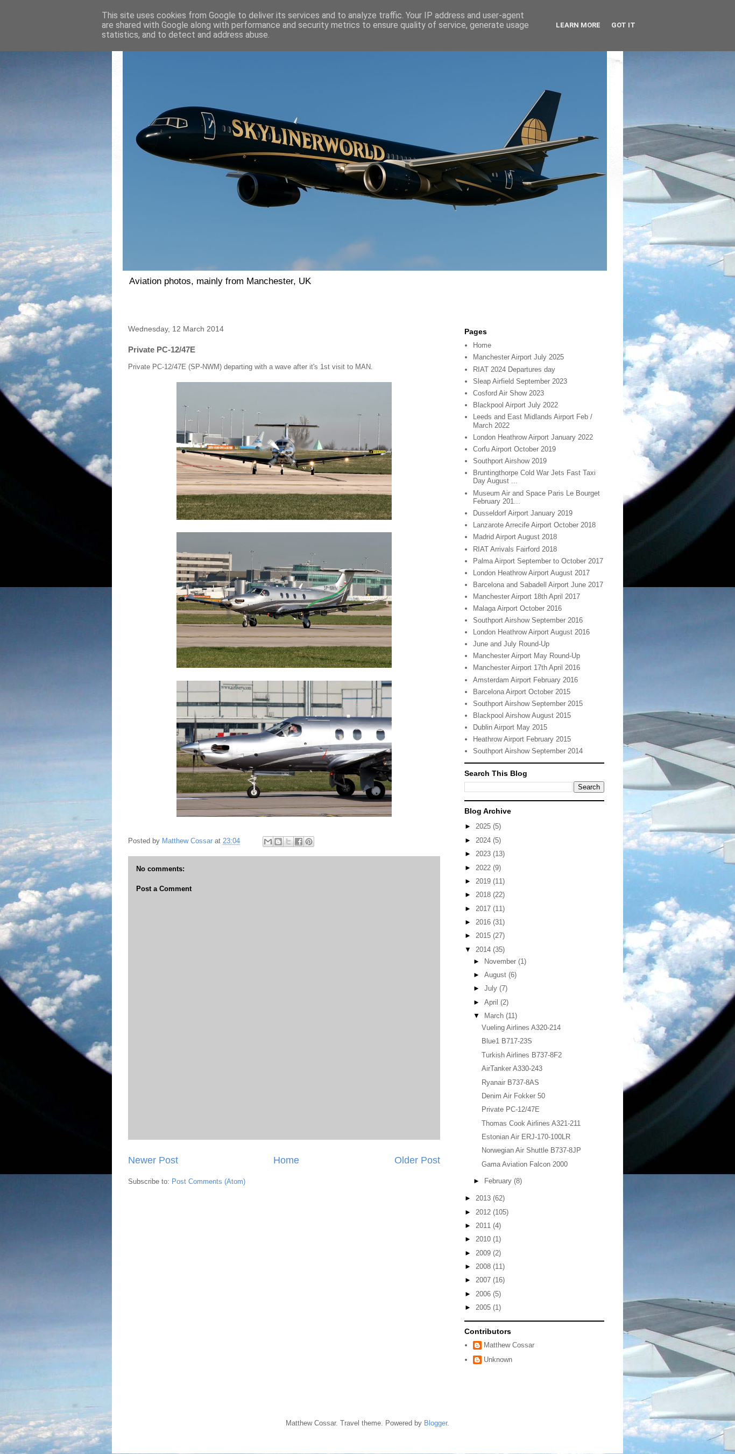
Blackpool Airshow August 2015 (522, 715)
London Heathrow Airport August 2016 (531, 632)
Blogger (435, 1423)
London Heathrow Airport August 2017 (531, 573)
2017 (484, 909)
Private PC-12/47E (511, 1109)
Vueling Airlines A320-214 (521, 1028)
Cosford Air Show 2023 (508, 393)
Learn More (578, 25)
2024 (484, 840)
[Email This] (268, 841)
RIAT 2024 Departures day (514, 369)
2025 (484, 826)
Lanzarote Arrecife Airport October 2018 (534, 525)
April (492, 1002)
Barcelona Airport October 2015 (521, 692)
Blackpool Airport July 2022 (515, 405)
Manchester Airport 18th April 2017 (526, 596)
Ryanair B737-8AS (510, 1082)
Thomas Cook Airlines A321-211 (531, 1123)
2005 (484, 1307)
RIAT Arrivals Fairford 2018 (515, 549)
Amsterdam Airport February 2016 (525, 680)
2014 (484, 949)
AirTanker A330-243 (512, 1068)
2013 (484, 1198)
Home (286, 1160)
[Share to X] (288, 841)
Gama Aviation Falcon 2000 (525, 1164)
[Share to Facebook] (298, 841)
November (501, 961)
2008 (484, 1266)
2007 (484, 1280)
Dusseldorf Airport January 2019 (523, 513)
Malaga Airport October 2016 (517, 608)
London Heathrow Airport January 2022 (533, 437)
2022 (484, 868)
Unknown (498, 1360)
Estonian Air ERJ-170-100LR (526, 1137)
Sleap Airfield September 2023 (520, 381)
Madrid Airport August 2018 (515, 537)
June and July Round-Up (511, 644)
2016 (484, 922)
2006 (484, 1294)
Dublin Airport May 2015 (510, 727)
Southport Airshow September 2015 (528, 704)
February (499, 1181)
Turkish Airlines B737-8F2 (522, 1055)
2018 (484, 895)
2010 (484, 1239)
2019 (484, 881)
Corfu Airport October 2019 (514, 449)
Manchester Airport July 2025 (518, 357)
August (496, 975)
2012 (484, 1212)
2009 (484, 1253)
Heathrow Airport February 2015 (522, 739)
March (495, 1016)
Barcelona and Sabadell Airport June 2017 (538, 585)
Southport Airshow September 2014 (528, 751)
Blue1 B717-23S (507, 1041)
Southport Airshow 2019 (510, 461)
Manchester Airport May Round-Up (526, 656)
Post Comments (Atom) (208, 1181)
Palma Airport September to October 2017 (538, 561)
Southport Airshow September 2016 (528, 620)
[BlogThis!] (278, 841)
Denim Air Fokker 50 (513, 1096)
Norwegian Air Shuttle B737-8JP (531, 1150)
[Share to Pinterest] (308, 841)
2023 (484, 854)
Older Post (417, 1160)
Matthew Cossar (509, 1345)
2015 (484, 935)
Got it (623, 25)
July (491, 988)
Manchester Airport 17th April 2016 (526, 668)
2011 (484, 1226)
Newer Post (153, 1160)
